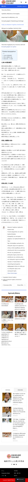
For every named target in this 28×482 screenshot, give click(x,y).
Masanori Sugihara (12, 277)
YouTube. (16, 470)
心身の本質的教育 (7, 55)
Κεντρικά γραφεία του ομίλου (8, 46)
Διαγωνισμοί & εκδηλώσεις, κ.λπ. (10, 17)
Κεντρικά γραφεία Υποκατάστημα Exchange (12, 21)
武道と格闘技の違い (8, 57)
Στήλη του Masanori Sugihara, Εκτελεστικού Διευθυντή (13, 25)
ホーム (2, 470)
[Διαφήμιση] (14, 369)
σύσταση (7, 390)
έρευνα (15, 475)
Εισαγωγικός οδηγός (5, 473)
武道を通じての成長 (8, 58)
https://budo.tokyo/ (12, 273)
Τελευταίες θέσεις (6, 10)
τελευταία (20, 390)
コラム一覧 (3, 475)
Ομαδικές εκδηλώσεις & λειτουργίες (11, 13)
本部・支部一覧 (17, 473)
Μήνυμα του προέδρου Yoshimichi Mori (11, 28)
